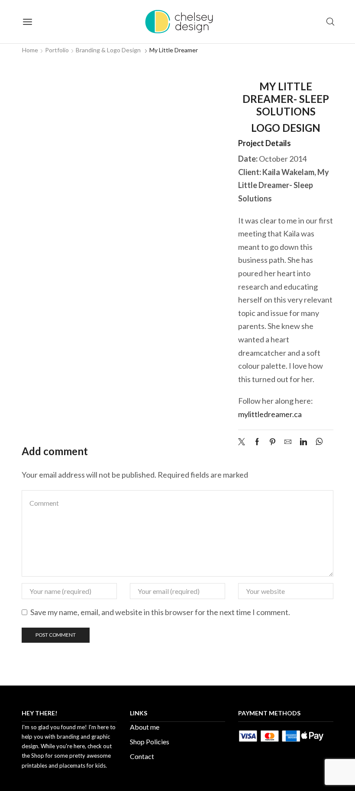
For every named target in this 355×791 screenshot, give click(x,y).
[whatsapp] (317, 442)
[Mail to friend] (288, 442)
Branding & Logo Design (108, 50)
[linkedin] (303, 442)
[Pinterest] (272, 442)
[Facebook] (257, 442)
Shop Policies (149, 741)
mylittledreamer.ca (270, 414)
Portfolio (57, 50)
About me (144, 727)
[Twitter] (243, 442)
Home (30, 50)
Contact (142, 756)
